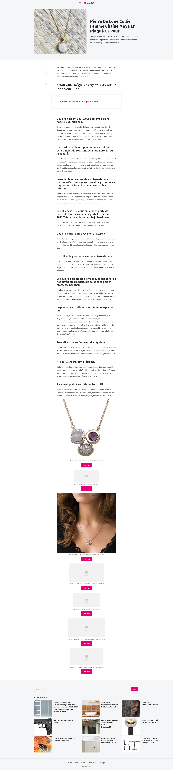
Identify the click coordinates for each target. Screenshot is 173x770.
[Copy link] (46, 84)
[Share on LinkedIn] (46, 78)
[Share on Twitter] (46, 73)
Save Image (86, 465)
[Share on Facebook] (46, 67)
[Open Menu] (80, 3)
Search (134, 689)
